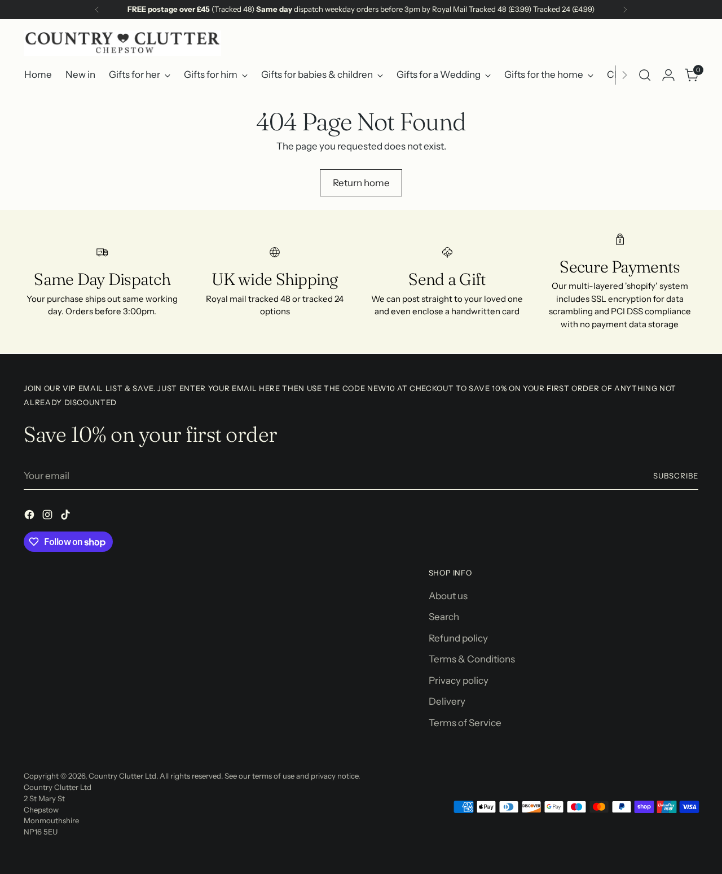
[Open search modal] (644, 75)
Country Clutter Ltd (122, 775)
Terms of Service (465, 722)
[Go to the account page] (668, 75)
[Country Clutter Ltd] (122, 43)
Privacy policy (458, 680)
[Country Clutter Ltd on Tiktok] (66, 517)
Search (444, 616)
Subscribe (675, 475)
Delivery (447, 701)
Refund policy (458, 638)
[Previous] (97, 9)
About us (448, 595)
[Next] (625, 9)
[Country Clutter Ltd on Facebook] (30, 517)
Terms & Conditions (472, 659)
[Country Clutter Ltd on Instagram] (48, 517)
